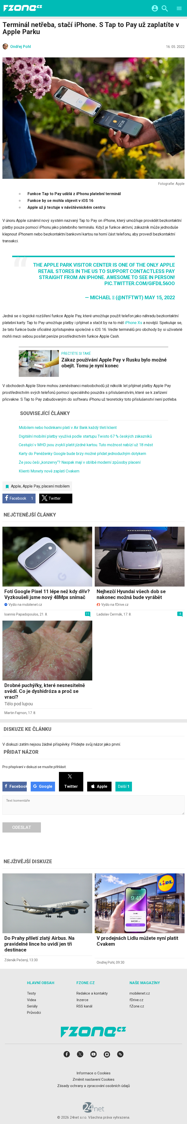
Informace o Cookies (93, 1073)
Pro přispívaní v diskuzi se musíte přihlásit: (34, 767)
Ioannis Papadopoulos (21, 614)
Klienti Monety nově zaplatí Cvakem (49, 471)
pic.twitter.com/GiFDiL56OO (139, 283)
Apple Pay (31, 486)
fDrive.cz (136, 999)
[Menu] (179, 9)
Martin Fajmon (15, 713)
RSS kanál (84, 1006)
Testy (31, 993)
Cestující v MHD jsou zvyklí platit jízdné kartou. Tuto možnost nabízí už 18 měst (86, 445)
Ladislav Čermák (109, 614)
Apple (16, 486)
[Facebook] (67, 1055)
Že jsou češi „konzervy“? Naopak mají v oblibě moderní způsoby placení (79, 462)
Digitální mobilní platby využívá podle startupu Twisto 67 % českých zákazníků (85, 436)
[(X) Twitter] (80, 1055)
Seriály (32, 1006)
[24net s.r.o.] (93, 1111)
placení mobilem (56, 486)
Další (124, 786)
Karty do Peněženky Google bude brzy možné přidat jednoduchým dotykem (82, 453)
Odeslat (21, 827)
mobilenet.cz (140, 993)
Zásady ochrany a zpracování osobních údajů (93, 1086)
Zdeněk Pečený (16, 960)
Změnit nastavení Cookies (93, 1079)
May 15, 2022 (160, 297)
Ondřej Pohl (105, 962)
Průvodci (34, 1012)
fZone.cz (137, 1006)
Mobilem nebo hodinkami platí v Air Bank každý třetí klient (68, 427)
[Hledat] (164, 9)
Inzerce (82, 999)
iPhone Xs (133, 322)
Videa (31, 999)
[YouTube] (93, 1055)
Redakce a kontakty (92, 993)
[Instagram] (107, 1055)
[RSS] (120, 1055)
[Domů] (23, 8)
